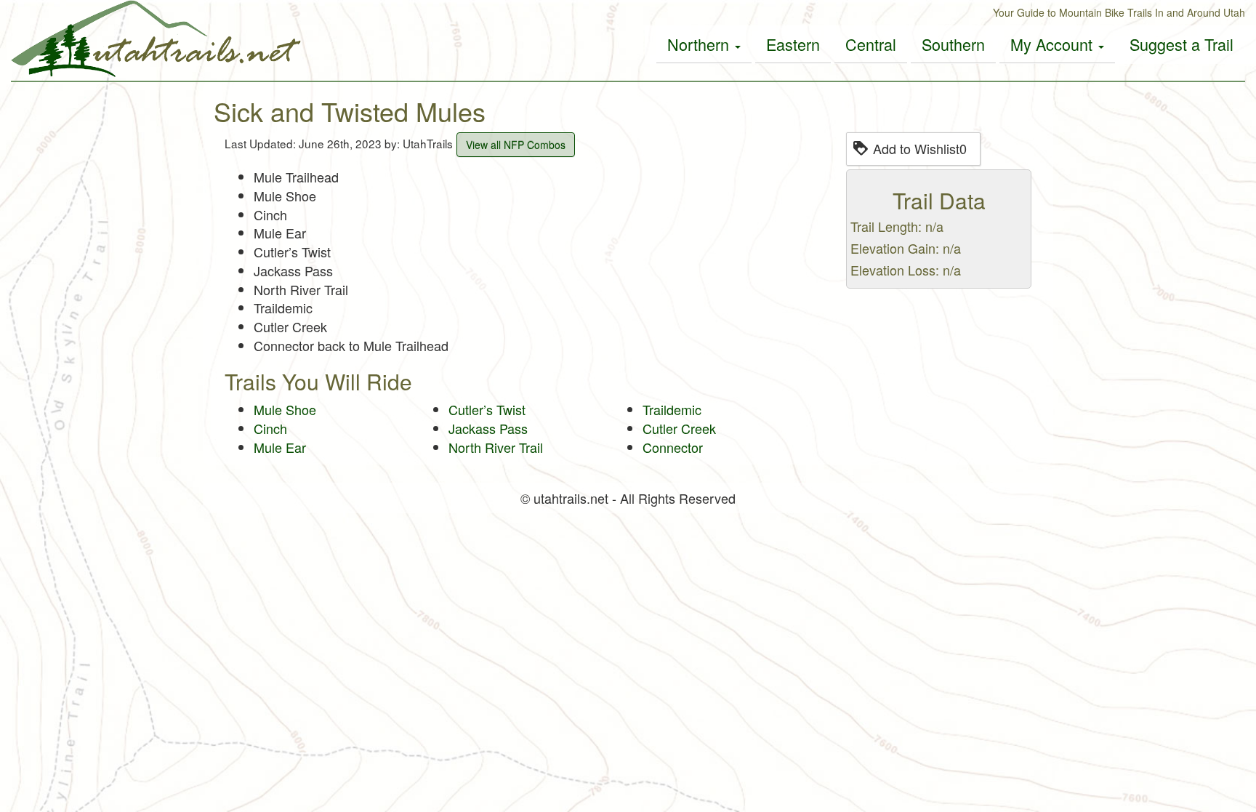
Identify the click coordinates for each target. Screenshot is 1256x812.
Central (870, 44)
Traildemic (672, 409)
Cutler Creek (679, 428)
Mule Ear (280, 447)
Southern (953, 44)
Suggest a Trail (1181, 44)
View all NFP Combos (515, 144)
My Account (1053, 44)
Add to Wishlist (920, 148)
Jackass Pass (488, 428)
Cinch (270, 428)
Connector (673, 447)
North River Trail (495, 447)
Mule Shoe (285, 409)
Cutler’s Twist (487, 409)
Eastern (793, 44)
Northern (700, 44)
